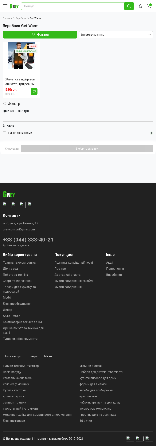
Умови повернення (68, 287)
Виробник (21, 18)
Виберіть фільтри (87, 148)
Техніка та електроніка (19, 262)
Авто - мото (11, 316)
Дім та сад (10, 268)
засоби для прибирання (96, 390)
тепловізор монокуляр (95, 408)
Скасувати (12, 148)
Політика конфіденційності (73, 262)
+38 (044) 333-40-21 (28, 240)
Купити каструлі (14, 390)
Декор (7, 310)
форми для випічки (93, 384)
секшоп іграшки (14, 402)
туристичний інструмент (20, 408)
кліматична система (17, 378)
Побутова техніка (15, 275)
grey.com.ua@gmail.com (19, 229)
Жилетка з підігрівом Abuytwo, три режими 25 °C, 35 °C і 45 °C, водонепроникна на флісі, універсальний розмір (20, 82)
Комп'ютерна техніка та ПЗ (22, 322)
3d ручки (86, 421)
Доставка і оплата (67, 275)
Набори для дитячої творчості (101, 372)
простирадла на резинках (98, 414)
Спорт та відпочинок (17, 281)
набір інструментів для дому (100, 402)
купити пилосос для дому (98, 378)
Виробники (114, 275)
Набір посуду (12, 372)
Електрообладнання (17, 304)
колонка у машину (16, 384)
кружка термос (14, 396)
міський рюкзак (91, 366)
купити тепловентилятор (21, 366)
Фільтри (43, 34)
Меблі (7, 297)
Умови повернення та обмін (74, 281)
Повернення (115, 268)
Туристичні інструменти (20, 339)
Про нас (60, 268)
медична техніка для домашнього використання (37, 414)
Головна (7, 18)
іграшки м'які (89, 396)
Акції (109, 262)
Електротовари (14, 421)
